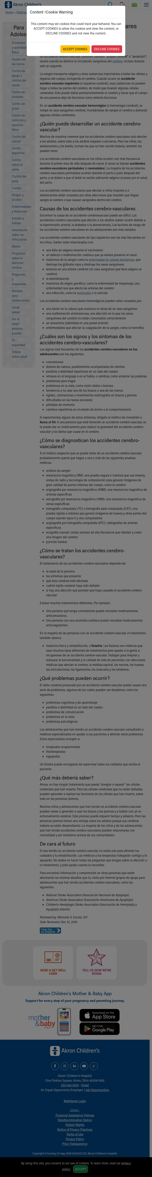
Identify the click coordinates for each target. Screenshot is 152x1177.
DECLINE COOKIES (107, 49)
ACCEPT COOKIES (75, 49)
